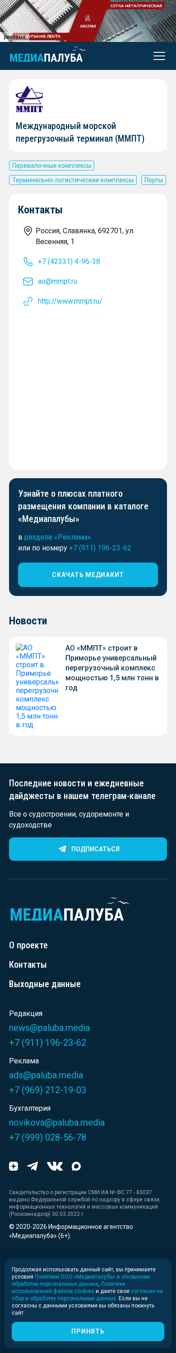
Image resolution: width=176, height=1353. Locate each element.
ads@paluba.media (46, 1075)
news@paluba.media (49, 1027)
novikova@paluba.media (57, 1122)
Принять (87, 1331)
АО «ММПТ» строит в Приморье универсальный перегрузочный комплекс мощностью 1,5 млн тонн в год (112, 668)
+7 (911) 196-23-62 (100, 548)
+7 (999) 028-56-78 (47, 1137)
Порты (153, 180)
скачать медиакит (88, 574)
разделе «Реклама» (57, 537)
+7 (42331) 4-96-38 (69, 261)
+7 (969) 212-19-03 (47, 1090)
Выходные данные (45, 984)
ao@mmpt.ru (57, 281)
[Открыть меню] (156, 55)
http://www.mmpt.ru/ (70, 301)
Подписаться (95, 849)
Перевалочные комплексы (51, 165)
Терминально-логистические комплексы (73, 180)
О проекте (28, 945)
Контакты (28, 964)
